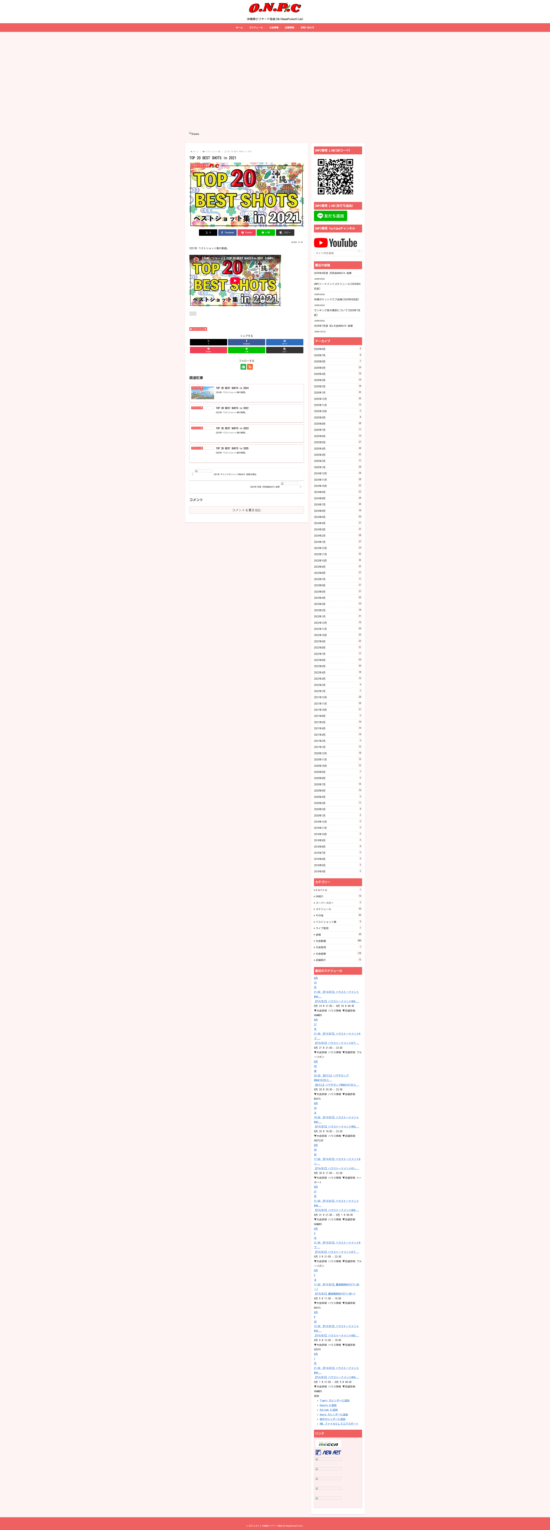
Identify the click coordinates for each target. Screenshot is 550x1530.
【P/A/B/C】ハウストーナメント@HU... (336, 1126)
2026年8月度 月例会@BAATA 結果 (333, 273)
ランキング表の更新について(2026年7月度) (337, 312)
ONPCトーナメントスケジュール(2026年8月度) (337, 286)
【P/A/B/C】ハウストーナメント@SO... (336, 1335)
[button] (275, 120)
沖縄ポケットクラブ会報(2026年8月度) (336, 299)
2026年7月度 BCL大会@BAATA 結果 (333, 325)
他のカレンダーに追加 (332, 1419)
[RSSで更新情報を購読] (250, 367)
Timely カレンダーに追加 (334, 1400)
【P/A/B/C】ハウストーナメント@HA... (336, 1001)
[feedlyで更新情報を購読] (243, 367)
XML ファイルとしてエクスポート (339, 1423)
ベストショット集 (199, 329)
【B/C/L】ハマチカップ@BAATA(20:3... (336, 1085)
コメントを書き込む (246, 510)
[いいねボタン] (193, 313)
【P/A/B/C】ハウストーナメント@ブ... (336, 1043)
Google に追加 (328, 1405)
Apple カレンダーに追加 (334, 1414)
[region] (275, 85)
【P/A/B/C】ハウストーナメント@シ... (336, 1168)
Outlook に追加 (329, 1409)
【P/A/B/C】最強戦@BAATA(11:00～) (334, 1293)
